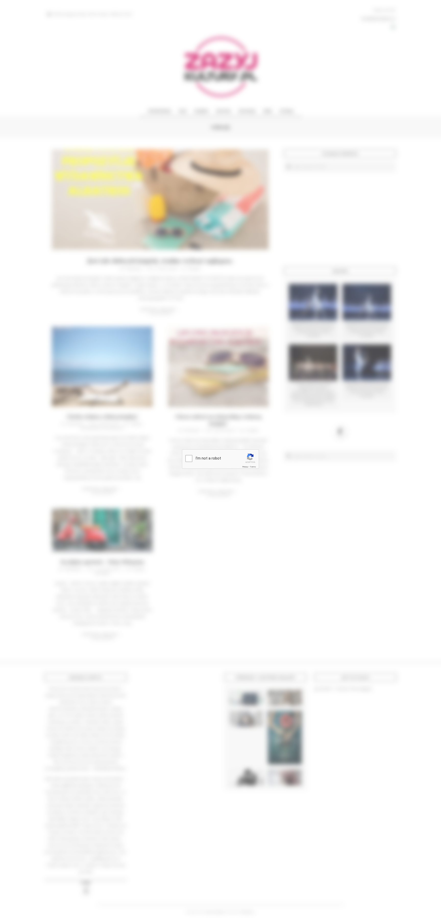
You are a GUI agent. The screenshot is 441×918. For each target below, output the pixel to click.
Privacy (245, 467)
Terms (253, 467)
